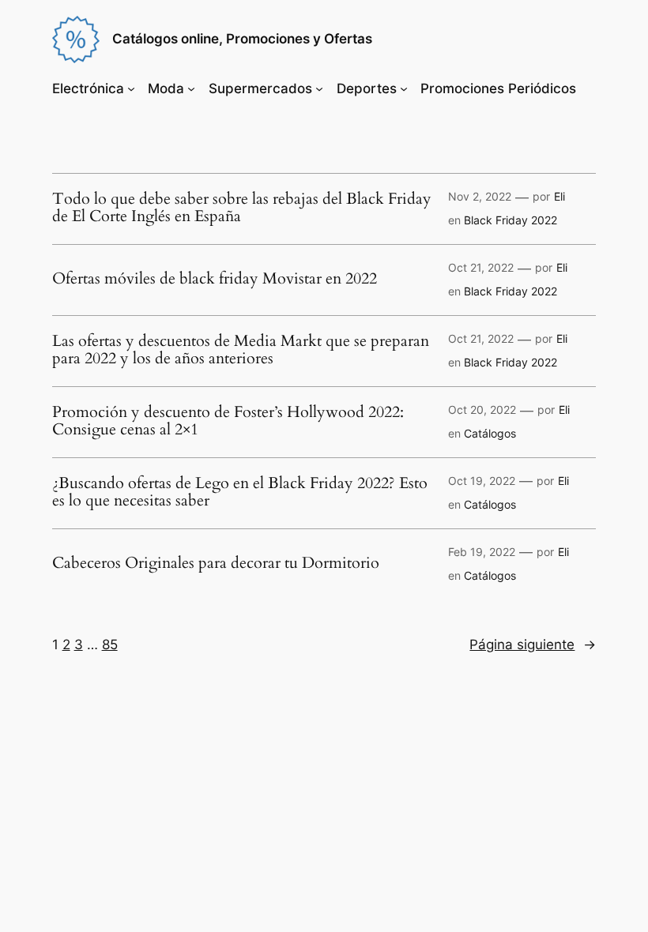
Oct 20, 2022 (482, 409)
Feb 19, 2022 (481, 551)
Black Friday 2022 (510, 220)
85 (110, 644)
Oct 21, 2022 (481, 267)
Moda (166, 88)
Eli (559, 196)
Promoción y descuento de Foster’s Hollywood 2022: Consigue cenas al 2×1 (228, 421)
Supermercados (260, 88)
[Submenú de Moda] (191, 88)
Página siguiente (532, 644)
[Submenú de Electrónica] (131, 88)
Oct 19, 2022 (481, 480)
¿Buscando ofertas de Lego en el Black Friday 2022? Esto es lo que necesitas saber (240, 492)
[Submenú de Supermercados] (319, 88)
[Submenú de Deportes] (404, 88)
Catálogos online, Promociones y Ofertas (242, 39)
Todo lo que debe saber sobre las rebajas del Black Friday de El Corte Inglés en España (241, 207)
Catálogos (490, 433)
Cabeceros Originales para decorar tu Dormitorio (215, 563)
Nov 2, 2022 (479, 196)
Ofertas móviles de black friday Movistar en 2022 (214, 278)
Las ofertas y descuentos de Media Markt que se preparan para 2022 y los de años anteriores (240, 350)
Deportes (367, 88)
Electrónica (88, 88)
